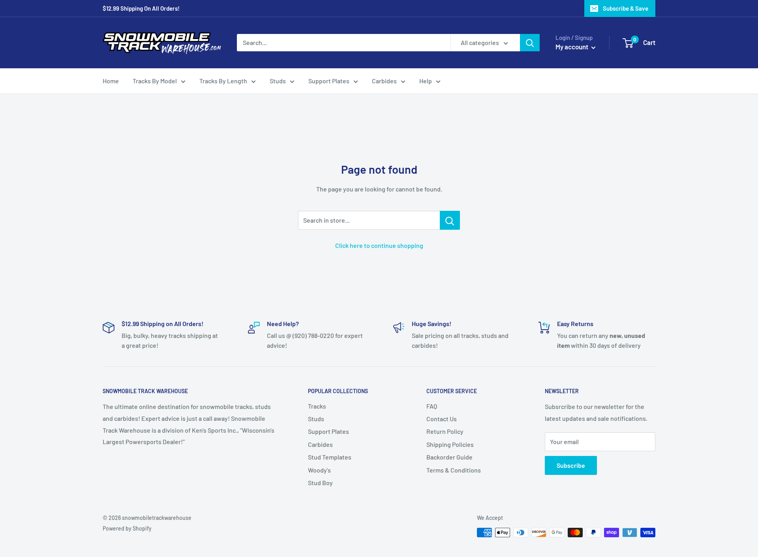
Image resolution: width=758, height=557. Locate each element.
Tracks (317, 406)
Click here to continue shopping (379, 245)
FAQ (431, 406)
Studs (278, 80)
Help (425, 80)
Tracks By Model (155, 80)
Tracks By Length (223, 80)
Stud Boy (320, 482)
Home (111, 80)
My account (572, 47)
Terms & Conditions (453, 470)
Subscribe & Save (625, 8)
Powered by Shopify (127, 528)
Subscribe (571, 465)
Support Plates (328, 80)
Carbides (384, 80)
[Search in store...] (450, 220)
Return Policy (444, 431)
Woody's (319, 470)
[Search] (530, 42)
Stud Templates (329, 457)
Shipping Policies (450, 444)
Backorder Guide (449, 457)
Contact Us (441, 418)
